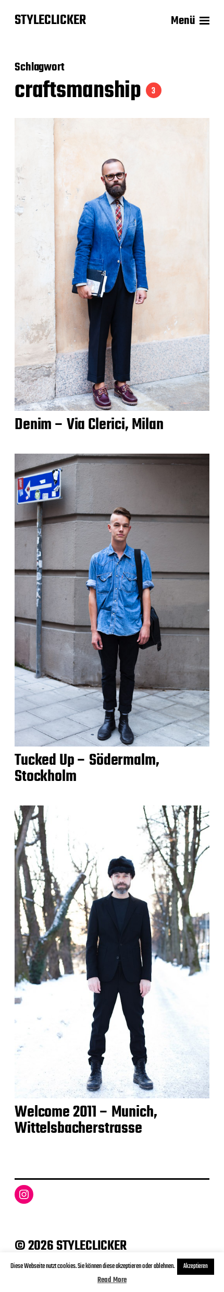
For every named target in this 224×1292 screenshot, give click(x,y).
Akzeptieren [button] (195, 1266)
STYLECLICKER (50, 21)
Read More (112, 1280)
